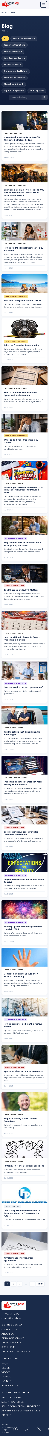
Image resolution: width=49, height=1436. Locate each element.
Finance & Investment (14, 77)
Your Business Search (14, 58)
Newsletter (9, 1385)
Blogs (5, 1368)
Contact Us (9, 1329)
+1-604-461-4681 (10, 1314)
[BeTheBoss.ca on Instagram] (39, 1429)
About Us (7, 1334)
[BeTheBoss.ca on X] (27, 1429)
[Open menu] (43, 4)
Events (6, 1381)
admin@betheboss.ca (12, 1318)
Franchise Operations (14, 45)
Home (4, 12)
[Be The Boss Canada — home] (13, 1306)
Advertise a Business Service (20, 1410)
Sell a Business (11, 1397)
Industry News (37, 90)
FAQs (4, 1363)
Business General (12, 64)
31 (32, 1284)
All (5, 38)
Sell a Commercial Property (20, 1406)
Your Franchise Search (24, 38)
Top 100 (6, 1376)
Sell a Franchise (12, 1402)
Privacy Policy (11, 1342)
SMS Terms (8, 1347)
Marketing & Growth (13, 84)
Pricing (6, 1415)
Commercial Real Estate (15, 71)
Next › (40, 1284)
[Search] (44, 97)
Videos (5, 1372)
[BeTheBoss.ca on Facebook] (15, 1429)
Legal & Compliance (14, 90)
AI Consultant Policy (15, 1351)
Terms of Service (12, 1338)
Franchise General (13, 51)
